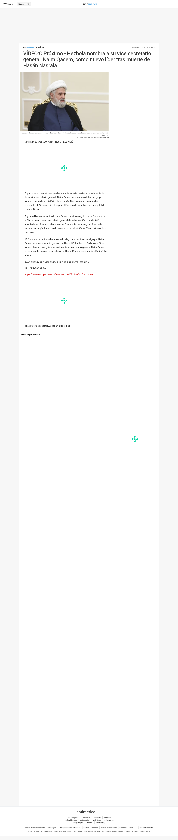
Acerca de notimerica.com (35, 827)
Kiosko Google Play (126, 827)
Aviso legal (51, 827)
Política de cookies (91, 827)
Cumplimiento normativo (69, 827)
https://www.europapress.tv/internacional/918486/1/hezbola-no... (60, 274)
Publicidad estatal (146, 827)
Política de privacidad (109, 827)
